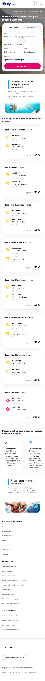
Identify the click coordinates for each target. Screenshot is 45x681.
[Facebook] (4, 647)
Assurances (6, 549)
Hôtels (4, 540)
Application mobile (9, 567)
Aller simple (31, 27)
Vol (3, 526)
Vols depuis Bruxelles (19, 11)
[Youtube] (11, 647)
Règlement (6, 668)
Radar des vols (7, 571)
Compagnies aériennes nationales (14, 580)
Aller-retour (13, 27)
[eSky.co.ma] (4, 11)
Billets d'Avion (7, 531)
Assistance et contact (10, 630)
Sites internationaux (13, 657)
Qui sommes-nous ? (9, 616)
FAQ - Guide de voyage (10, 603)
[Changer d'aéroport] (22, 39)
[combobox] (22, 36)
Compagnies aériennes (10, 576)
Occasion (5, 545)
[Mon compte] (34, 4)
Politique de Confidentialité (23, 668)
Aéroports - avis (8, 594)
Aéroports (6, 590)
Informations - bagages (11, 599)
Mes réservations (8, 625)
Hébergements (7, 536)
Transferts (6, 554)
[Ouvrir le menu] (41, 4)
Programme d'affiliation (10, 620)
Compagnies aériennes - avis (13, 585)
